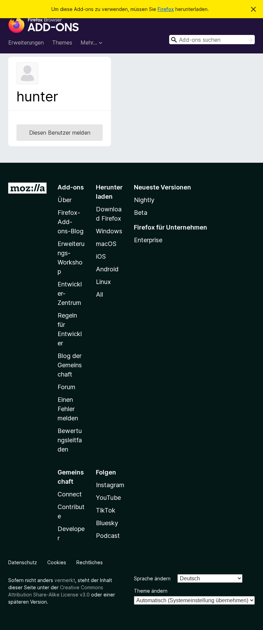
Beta (140, 212)
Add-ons (71, 187)
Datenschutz (22, 562)
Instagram (110, 485)
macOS (106, 243)
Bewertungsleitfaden (70, 440)
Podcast (108, 535)
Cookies (56, 562)
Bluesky (107, 523)
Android (107, 269)
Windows (109, 231)
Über (65, 199)
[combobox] (212, 39)
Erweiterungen (26, 42)
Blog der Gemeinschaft (70, 365)
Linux (103, 281)
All (99, 294)
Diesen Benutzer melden (59, 132)
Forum (66, 387)
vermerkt (64, 580)
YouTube (108, 497)
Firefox (166, 9)
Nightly (144, 199)
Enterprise (148, 240)
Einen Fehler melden (68, 409)
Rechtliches (89, 562)
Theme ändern (150, 591)
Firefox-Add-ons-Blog (71, 222)
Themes (62, 42)
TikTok (105, 510)
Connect (70, 494)
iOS (101, 256)
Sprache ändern (152, 578)
